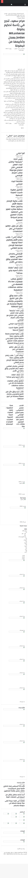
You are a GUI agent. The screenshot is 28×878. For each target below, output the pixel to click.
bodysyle (10, 88)
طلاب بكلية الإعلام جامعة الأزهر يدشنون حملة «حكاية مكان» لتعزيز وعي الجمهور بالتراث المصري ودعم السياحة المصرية (14, 210)
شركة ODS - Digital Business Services (12, 854)
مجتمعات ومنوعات (16, 13)
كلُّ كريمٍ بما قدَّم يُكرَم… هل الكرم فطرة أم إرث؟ (14, 478)
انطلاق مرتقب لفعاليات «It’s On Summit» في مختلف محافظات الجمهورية (15, 284)
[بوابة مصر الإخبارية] (8, 4)
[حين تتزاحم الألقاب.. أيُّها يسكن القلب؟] (14, 428)
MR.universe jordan (20, 72)
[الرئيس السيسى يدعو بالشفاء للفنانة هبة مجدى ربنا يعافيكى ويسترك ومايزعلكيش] (22, 820)
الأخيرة (23, 557)
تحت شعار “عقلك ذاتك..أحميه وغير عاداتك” (15, 270)
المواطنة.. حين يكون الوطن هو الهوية (15, 460)
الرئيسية (22, 13)
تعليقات (23, 558)
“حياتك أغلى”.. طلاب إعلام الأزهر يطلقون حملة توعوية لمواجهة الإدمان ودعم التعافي (14, 242)
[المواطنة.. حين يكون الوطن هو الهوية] (14, 447)
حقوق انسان (20, 222)
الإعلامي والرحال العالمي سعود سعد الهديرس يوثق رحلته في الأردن (14, 258)
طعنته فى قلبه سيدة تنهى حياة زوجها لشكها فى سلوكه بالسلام (14, 599)
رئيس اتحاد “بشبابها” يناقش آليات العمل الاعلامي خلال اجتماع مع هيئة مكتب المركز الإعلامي (15, 167)
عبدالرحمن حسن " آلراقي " (19, 48)
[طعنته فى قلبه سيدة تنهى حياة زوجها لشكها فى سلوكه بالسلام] (17, 589)
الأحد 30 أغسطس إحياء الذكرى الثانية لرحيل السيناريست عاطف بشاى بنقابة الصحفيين (15, 571)
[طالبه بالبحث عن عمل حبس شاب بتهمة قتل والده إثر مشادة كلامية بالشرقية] (14, 823)
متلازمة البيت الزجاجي (17, 182)
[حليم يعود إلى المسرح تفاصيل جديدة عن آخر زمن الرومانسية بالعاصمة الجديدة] (17, 618)
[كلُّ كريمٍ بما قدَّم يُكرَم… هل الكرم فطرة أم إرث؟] (14, 465)
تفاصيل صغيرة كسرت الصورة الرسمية (16, 192)
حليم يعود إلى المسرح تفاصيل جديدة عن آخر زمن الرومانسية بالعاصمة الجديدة (14, 628)
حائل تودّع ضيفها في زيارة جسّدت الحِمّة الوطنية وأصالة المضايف (15, 519)
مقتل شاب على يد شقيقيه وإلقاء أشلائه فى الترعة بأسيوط (16, 614)
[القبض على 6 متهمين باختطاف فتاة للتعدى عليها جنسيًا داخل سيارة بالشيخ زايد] (6, 823)
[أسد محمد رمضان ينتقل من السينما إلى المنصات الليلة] (17, 576)
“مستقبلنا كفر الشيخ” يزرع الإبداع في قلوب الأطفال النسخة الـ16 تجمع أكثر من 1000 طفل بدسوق (15, 489)
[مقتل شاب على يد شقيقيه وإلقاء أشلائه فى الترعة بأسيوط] (17, 603)
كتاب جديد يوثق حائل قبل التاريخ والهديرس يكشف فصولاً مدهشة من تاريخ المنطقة (15, 301)
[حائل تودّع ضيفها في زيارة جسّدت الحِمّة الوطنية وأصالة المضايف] (18, 508)
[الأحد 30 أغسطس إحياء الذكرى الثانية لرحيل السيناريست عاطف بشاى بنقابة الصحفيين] (17, 560)
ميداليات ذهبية (20, 102)
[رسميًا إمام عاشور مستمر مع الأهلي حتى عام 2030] (22, 823)
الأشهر (23, 555)
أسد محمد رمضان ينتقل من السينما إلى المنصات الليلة (14, 585)
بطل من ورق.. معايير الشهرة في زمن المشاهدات (14, 228)
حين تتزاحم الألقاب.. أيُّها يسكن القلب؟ (16, 442)
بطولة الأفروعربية (16, 105)
